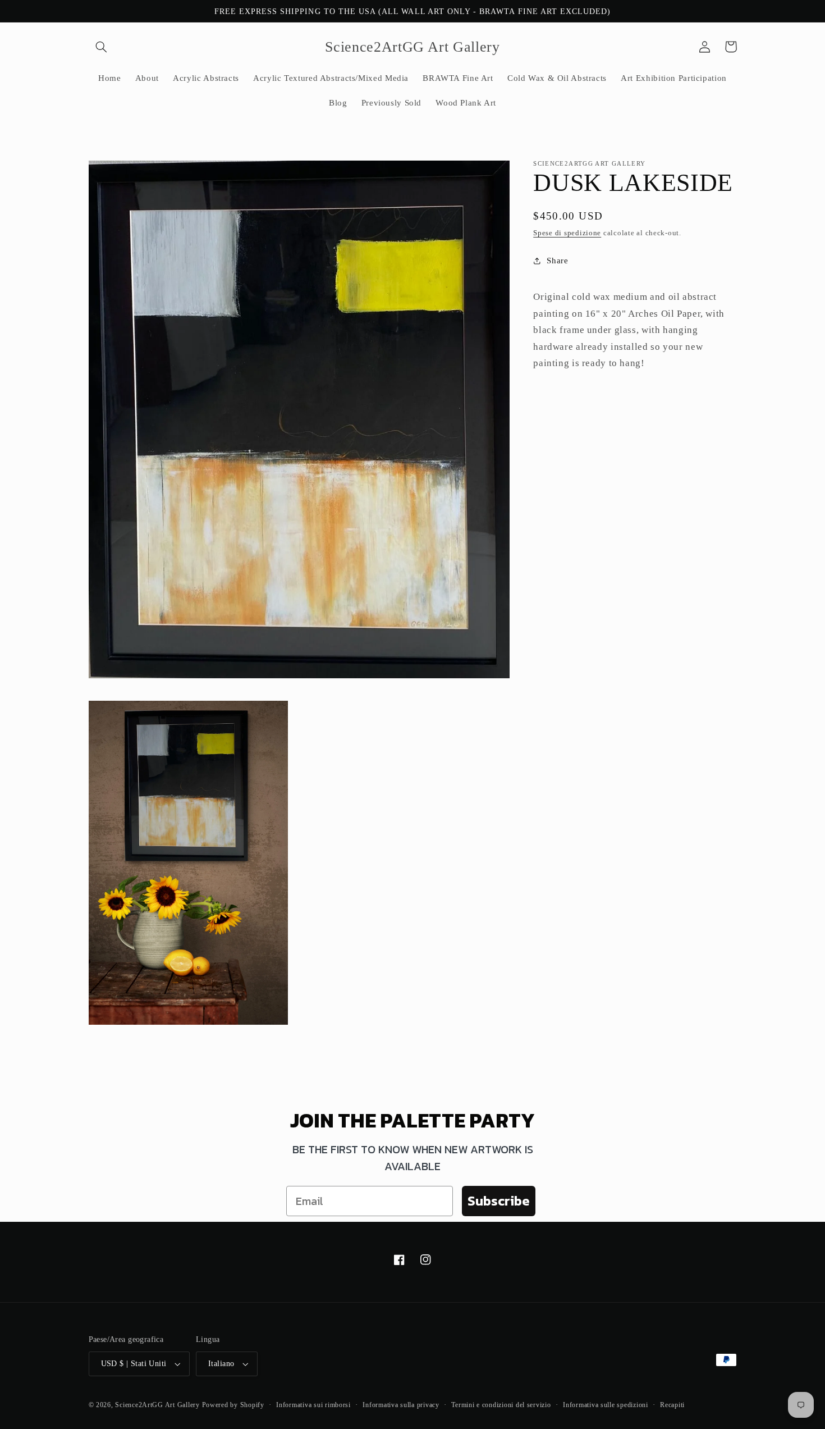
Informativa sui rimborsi (313, 1404)
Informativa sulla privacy (401, 1404)
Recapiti (672, 1404)
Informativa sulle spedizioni (605, 1404)
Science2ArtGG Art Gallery (157, 1404)
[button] (101, 47)
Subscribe (498, 1201)
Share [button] (557, 260)
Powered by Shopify (233, 1404)
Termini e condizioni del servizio (501, 1404)
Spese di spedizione (567, 233)
